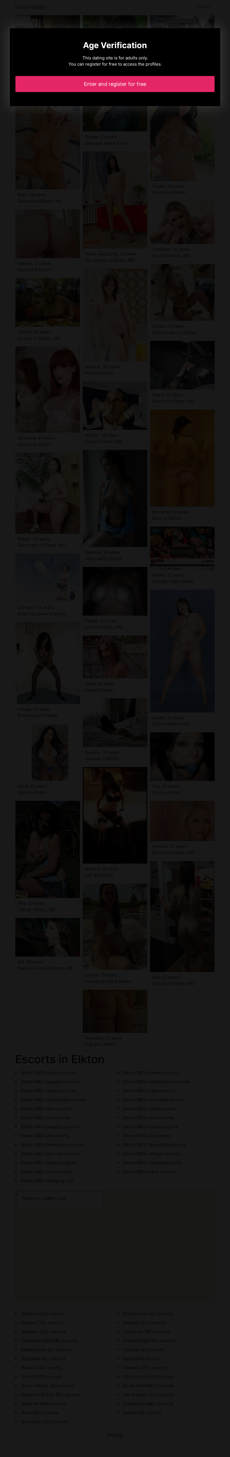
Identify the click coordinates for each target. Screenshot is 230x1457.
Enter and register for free (115, 84)
